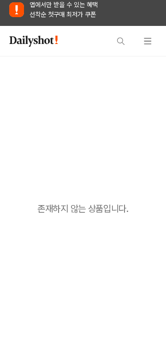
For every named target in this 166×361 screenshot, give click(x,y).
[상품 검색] (121, 41)
